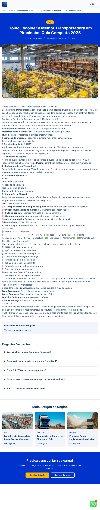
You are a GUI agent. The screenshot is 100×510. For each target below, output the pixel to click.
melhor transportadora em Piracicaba (31, 306)
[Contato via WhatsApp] (93, 503)
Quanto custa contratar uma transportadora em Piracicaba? (36, 379)
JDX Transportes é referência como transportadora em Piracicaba (37, 225)
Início (4, 11)
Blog (94, 4)
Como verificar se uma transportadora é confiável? (32, 361)
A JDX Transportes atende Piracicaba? (26, 388)
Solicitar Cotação (37, 475)
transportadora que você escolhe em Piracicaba (26, 125)
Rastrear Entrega (62, 475)
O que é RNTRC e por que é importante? (26, 370)
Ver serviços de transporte (17, 330)
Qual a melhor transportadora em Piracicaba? (29, 352)
